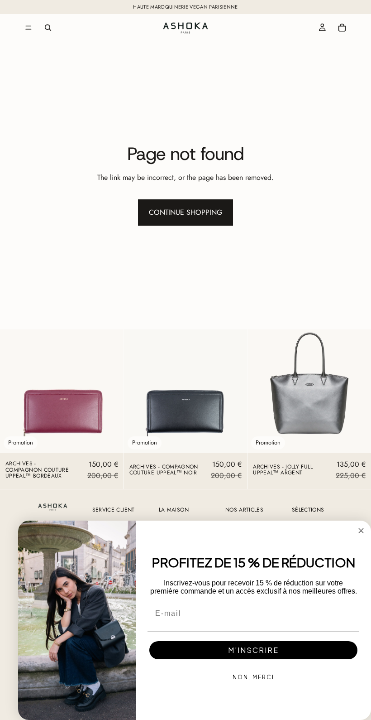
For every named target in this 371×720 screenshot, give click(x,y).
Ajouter (117, 439)
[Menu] (28, 27)
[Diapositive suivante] (110, 391)
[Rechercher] (48, 28)
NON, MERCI (253, 677)
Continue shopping (185, 212)
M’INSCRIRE (253, 650)
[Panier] (342, 28)
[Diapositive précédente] (13, 391)
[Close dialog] (361, 530)
